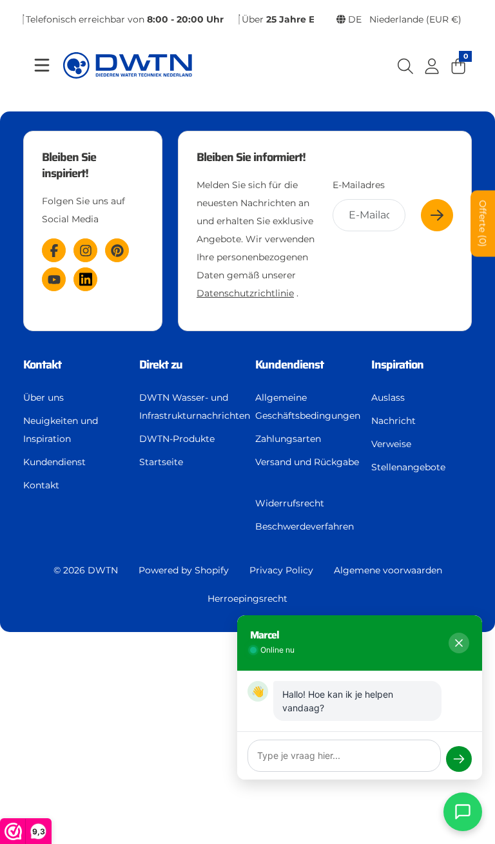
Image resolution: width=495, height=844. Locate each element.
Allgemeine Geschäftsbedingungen (307, 406)
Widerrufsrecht (289, 503)
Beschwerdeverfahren (304, 526)
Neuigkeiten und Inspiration (60, 430)
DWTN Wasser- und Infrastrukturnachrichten (194, 406)
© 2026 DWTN (85, 570)
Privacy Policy (281, 570)
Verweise (391, 444)
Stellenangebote (408, 467)
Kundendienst (54, 462)
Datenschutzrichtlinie (245, 293)
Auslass (388, 397)
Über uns (43, 397)
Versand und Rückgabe (307, 462)
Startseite (161, 462)
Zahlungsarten (288, 439)
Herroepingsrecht (247, 598)
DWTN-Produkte (177, 439)
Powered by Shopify (184, 570)
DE (403, 19)
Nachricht (393, 421)
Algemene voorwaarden (388, 570)
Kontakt (41, 485)
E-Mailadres (359, 185)
